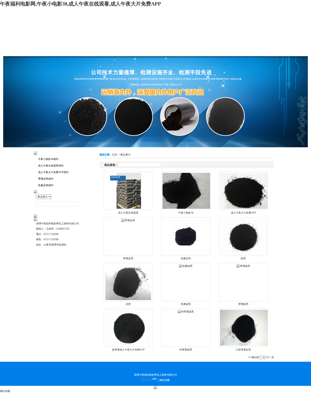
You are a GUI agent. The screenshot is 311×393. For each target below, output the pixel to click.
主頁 (114, 154)
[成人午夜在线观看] (128, 191)
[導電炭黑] (128, 236)
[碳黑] (243, 236)
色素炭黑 (186, 258)
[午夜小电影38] (185, 191)
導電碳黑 (243, 304)
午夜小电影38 (185, 212)
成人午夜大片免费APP (243, 212)
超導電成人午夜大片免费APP (128, 349)
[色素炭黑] (185, 236)
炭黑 (128, 304)
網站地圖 (165, 380)
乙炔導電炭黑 (243, 349)
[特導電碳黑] (185, 327)
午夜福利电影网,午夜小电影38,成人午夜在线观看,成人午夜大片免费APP (80, 4)
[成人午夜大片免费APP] (243, 191)
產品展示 (125, 154)
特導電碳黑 (185, 349)
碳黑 (243, 258)
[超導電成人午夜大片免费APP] (128, 327)
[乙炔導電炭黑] (243, 327)
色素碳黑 (186, 304)
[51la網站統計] (149, 380)
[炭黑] (128, 282)
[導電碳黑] (243, 282)
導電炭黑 (128, 258)
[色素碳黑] (185, 282)
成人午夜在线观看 (128, 212)
